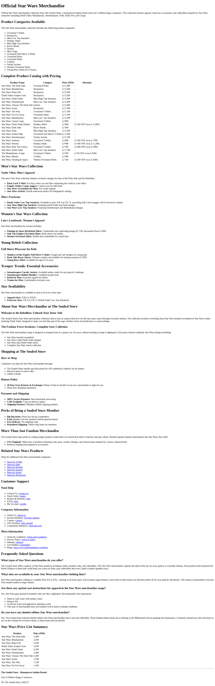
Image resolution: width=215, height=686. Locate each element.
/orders (22, 496)
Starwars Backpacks (16, 475)
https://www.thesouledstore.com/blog (31, 547)
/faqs (28, 498)
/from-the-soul (35, 526)
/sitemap (19, 542)
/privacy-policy (29, 539)
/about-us (21, 515)
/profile (23, 504)
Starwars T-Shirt (14, 462)
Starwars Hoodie (15, 467)
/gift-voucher (27, 523)
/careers (18, 520)
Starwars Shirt (13, 464)
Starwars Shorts (14, 472)
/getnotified (25, 545)
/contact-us (24, 493)
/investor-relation (31, 518)
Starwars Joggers (15, 470)
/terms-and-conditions (37, 537)
